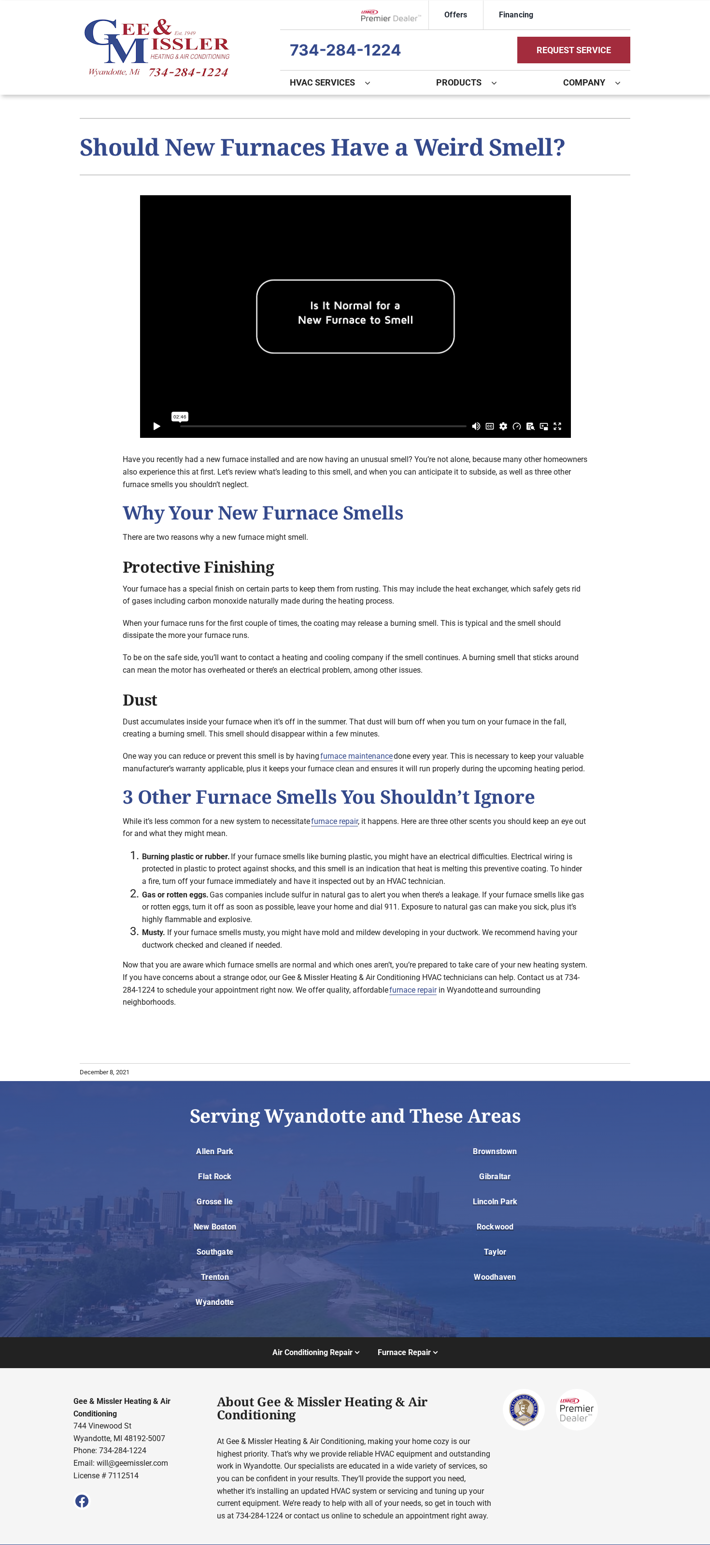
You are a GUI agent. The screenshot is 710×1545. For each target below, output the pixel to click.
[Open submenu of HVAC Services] (372, 83)
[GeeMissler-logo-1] (157, 22)
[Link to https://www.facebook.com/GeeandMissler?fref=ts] (82, 1501)
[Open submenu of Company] (622, 83)
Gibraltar (495, 1176)
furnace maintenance (356, 756)
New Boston (215, 1226)
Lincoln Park (495, 1201)
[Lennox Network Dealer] (394, 15)
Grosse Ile (215, 1201)
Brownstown (495, 1151)
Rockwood (495, 1226)
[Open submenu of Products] (499, 83)
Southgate (215, 1251)
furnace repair (334, 821)
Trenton (215, 1277)
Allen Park (214, 1151)
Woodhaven (495, 1277)
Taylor (495, 1251)
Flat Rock (214, 1176)
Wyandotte (215, 1302)
